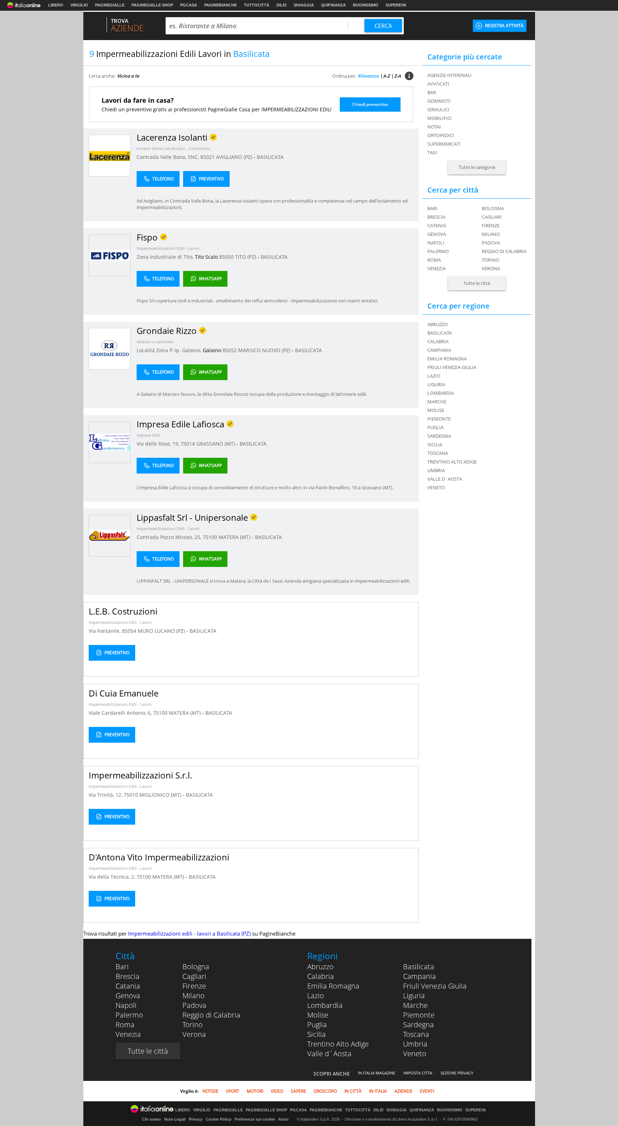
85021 (207, 157)
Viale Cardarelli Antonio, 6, (121, 712)
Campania (419, 976)
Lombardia (325, 1005)
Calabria (320, 976)
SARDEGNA (439, 436)
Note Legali (175, 1119)
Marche (415, 1005)
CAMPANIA (439, 350)
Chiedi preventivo (370, 104)
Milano (491, 234)
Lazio (315, 995)
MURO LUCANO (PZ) (162, 630)
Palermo (438, 251)
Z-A (397, 76)
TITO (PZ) (246, 256)
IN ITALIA (378, 1091)
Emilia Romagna (333, 986)
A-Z (386, 76)
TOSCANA (437, 453)
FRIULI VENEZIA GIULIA (451, 367)
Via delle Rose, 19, (159, 443)
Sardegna (418, 1024)
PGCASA (188, 5)
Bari (432, 208)
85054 (129, 630)
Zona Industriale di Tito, (166, 256)
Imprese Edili (148, 435)
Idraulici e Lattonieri (155, 341)
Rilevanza (368, 76)
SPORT (232, 1091)
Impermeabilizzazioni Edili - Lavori (168, 248)
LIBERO (55, 5)
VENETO (436, 487)
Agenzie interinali (449, 75)
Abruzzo (320, 966)
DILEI (281, 5)
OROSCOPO (325, 1091)
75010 (131, 794)
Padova (491, 242)
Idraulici (438, 109)
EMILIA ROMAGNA (447, 358)
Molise (317, 1015)
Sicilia (316, 1034)
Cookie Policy (218, 1119)
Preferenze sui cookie (255, 1119)
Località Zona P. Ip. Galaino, (170, 350)
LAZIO (433, 376)
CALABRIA (437, 341)
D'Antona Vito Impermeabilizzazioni (159, 857)
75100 (210, 537)
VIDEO (277, 1091)
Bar (431, 92)
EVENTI (427, 1091)
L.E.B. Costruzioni (123, 611)
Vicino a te (128, 76)
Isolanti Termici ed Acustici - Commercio (173, 148)
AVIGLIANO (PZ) (235, 157)
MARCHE (436, 401)
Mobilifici (439, 118)
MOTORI (255, 1091)
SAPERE (298, 1091)
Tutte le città (477, 283)
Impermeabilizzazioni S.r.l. (140, 775)
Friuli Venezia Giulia (435, 986)
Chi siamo (151, 1119)
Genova (436, 234)
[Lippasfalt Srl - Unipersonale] (109, 535)
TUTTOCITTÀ (256, 5)
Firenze (491, 225)
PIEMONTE (439, 419)
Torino (490, 260)
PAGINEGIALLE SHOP (152, 5)
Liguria (414, 995)
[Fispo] (109, 255)
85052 (229, 350)
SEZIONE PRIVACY (457, 1073)
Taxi (432, 152)
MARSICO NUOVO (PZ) (265, 350)
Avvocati (438, 84)
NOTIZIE (210, 1091)
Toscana (416, 1034)
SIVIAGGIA (304, 5)
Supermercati (444, 144)
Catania (436, 225)
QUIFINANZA (333, 5)
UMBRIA (436, 470)
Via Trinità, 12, (106, 794)
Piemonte (419, 1015)
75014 (188, 443)
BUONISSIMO (365, 5)
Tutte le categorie (476, 167)
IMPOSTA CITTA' (417, 1073)
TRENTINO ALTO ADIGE (452, 461)
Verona (491, 268)
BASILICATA (270, 157)
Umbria (415, 1044)
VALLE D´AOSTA (444, 479)
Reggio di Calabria (504, 251)
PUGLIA (435, 427)
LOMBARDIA (440, 393)
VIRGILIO (79, 5)
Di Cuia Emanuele (123, 693)
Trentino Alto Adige (338, 1044)
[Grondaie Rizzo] (109, 348)
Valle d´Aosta (329, 1053)
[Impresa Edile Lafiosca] (109, 442)
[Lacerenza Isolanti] (109, 155)
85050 (226, 256)
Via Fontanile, (105, 630)
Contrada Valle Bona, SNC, (168, 157)
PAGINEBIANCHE (220, 5)
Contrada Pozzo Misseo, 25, (170, 537)
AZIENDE (403, 1091)
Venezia (436, 268)
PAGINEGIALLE (109, 5)
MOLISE (435, 410)
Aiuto (283, 1119)
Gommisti (439, 101)
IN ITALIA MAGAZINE (376, 1073)
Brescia (436, 217)
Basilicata (418, 966)
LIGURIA (436, 384)
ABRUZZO (437, 324)
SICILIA (434, 444)
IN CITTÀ (353, 1091)
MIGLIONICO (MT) (161, 794)
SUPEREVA (396, 5)
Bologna (493, 208)
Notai (434, 126)
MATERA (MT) (235, 537)
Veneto (414, 1053)
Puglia (317, 1024)
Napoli (435, 242)
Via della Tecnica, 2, (113, 876)
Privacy (195, 1119)
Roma (434, 260)
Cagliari (492, 217)
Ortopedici (440, 135)
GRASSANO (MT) (216, 443)
